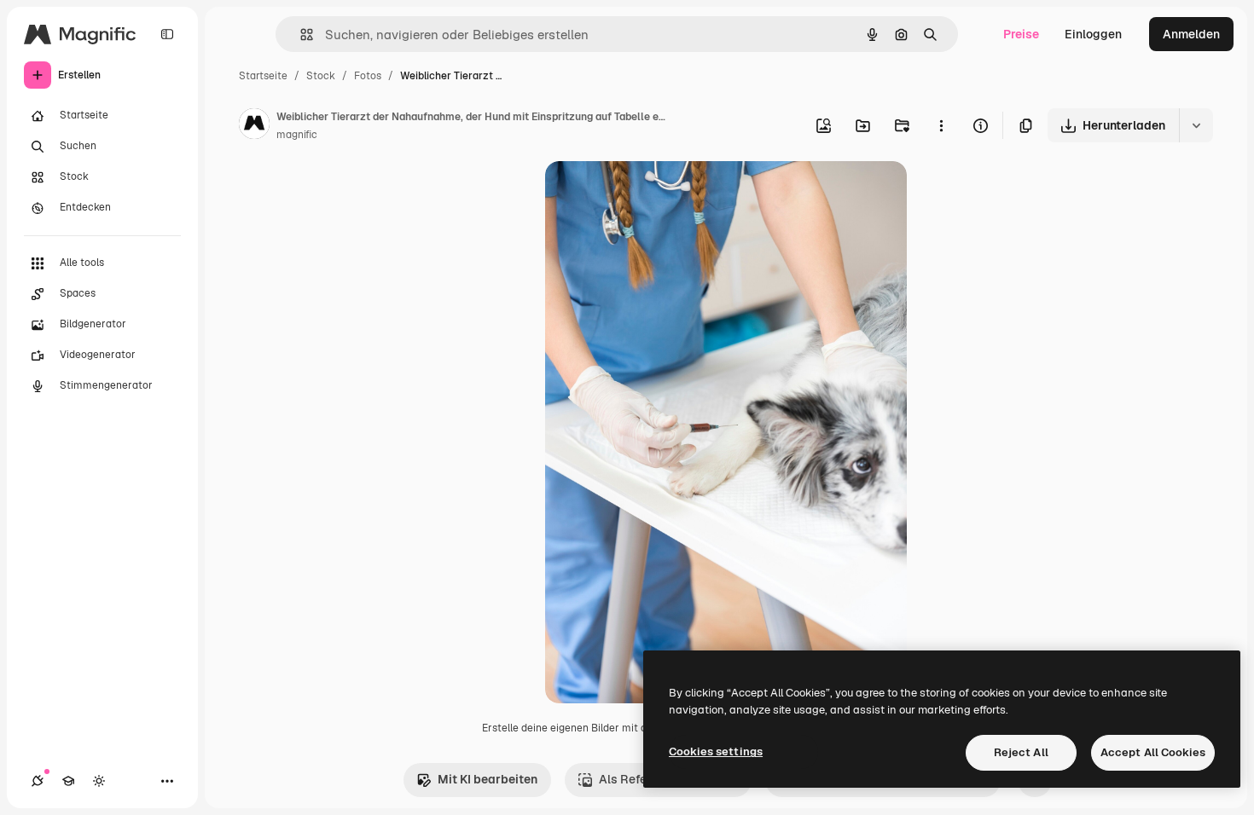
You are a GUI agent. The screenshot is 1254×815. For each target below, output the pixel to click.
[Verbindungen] (37, 781)
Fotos (367, 76)
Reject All (1021, 752)
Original (654, 194)
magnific (296, 135)
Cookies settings (716, 751)
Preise (1021, 34)
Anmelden (1191, 34)
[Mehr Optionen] (941, 125)
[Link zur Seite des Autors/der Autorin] (254, 126)
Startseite (263, 76)
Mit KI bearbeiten (487, 779)
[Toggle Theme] (99, 781)
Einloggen (1093, 34)
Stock (320, 76)
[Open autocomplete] (299, 34)
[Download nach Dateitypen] (1196, 125)
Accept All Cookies (1152, 752)
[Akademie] (68, 781)
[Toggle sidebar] (167, 34)
